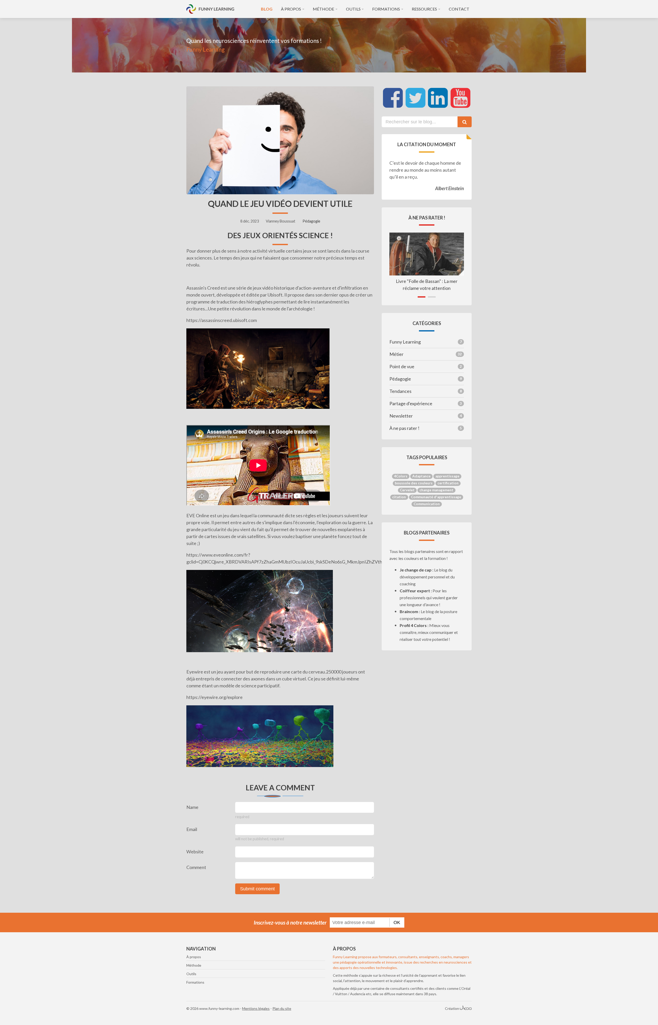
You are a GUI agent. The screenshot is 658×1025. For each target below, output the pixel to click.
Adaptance (421, 476)
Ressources (424, 8)
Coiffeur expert (415, 590)
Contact (459, 8)
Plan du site (281, 1008)
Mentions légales (256, 1008)
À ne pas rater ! (425, 428)
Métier (425, 354)
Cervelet (407, 490)
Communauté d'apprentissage (436, 497)
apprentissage (447, 476)
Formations (386, 8)
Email (191, 829)
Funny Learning (425, 342)
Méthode (323, 8)
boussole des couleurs (414, 483)
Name (192, 807)
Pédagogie (311, 221)
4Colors (400, 476)
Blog (266, 8)
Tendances (425, 391)
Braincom (409, 611)
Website (195, 851)
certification (448, 483)
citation (399, 497)
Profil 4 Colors (413, 625)
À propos (291, 8)
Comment (196, 867)
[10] (304, 870)
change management (436, 490)
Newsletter (425, 416)
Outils (353, 8)
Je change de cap (416, 569)
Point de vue (425, 366)
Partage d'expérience (425, 403)
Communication (427, 504)
